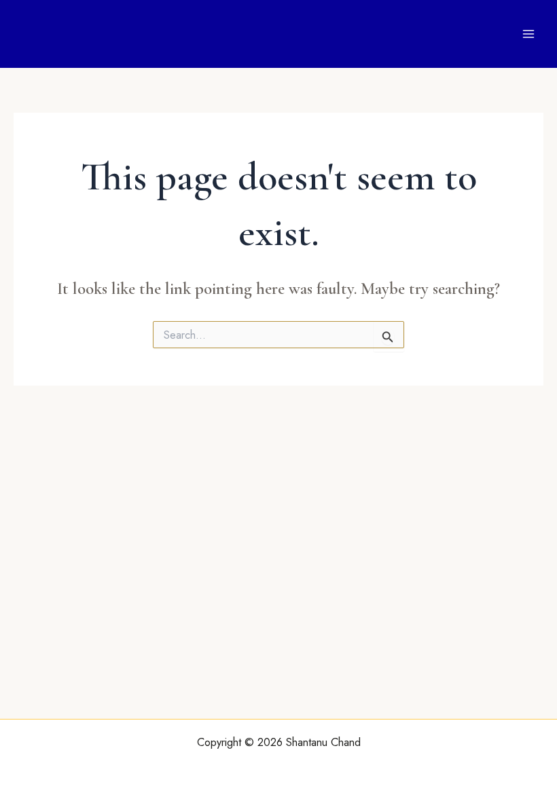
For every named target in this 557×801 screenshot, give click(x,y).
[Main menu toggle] (528, 34)
